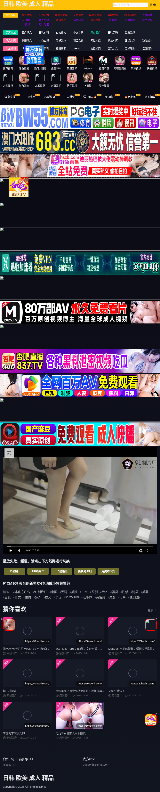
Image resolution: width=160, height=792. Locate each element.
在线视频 (11, 48)
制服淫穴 (27, 40)
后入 (105, 592)
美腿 (74, 592)
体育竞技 (9, 96)
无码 (64, 592)
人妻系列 (44, 48)
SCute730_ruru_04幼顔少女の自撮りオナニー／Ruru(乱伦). (92, 648)
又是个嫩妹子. (116, 690)
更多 (150, 610)
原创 (95, 592)
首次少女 (113, 48)
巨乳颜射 (147, 48)
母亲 (122, 597)
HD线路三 (62, 571)
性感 (125, 592)
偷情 (28, 597)
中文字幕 (78, 32)
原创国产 (96, 32)
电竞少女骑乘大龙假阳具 (71, 733)
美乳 (145, 592)
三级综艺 (130, 40)
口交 (84, 592)
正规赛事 (30, 96)
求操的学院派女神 (14, 733)
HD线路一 (15, 571)
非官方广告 (22, 592)
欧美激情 (130, 32)
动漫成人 (147, 40)
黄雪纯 (100, 597)
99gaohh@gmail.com (96, 764)
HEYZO (78, 48)
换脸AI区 (113, 40)
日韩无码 (113, 32)
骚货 (115, 592)
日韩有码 (44, 32)
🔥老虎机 (130, 96)
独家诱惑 (96, 48)
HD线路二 (38, 571)
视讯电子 (110, 96)
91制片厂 (40, 592)
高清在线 (11, 32)
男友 (112, 597)
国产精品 (27, 32)
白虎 (18, 597)
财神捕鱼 (150, 96)
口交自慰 (44, 40)
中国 (54, 592)
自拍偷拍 (61, 32)
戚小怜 (87, 597)
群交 (48, 597)
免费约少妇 (85, 571)
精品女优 (78, 40)
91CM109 (72, 597)
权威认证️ (49, 96)
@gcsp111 (9, 764)
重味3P (27, 48)
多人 (38, 597)
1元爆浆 (70, 96)
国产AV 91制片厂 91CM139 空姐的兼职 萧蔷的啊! (33, 648)
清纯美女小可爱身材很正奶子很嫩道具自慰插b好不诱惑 (89, 690)
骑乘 (135, 592)
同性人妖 (96, 40)
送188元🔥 (90, 96)
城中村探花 (10, 690)
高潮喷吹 (130, 48)
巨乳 (7, 597)
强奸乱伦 (61, 40)
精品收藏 (11, 40)
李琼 (58, 597)
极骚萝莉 (61, 48)
